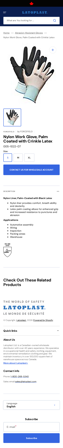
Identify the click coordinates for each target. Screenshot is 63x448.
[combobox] (31, 20)
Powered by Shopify (43, 320)
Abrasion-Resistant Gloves (29, 33)
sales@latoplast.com (25, 381)
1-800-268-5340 (20, 376)
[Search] (55, 20)
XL (31, 159)
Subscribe (31, 438)
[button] (4, 12)
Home (6, 33)
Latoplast (21, 320)
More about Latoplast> (15, 363)
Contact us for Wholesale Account (31, 169)
